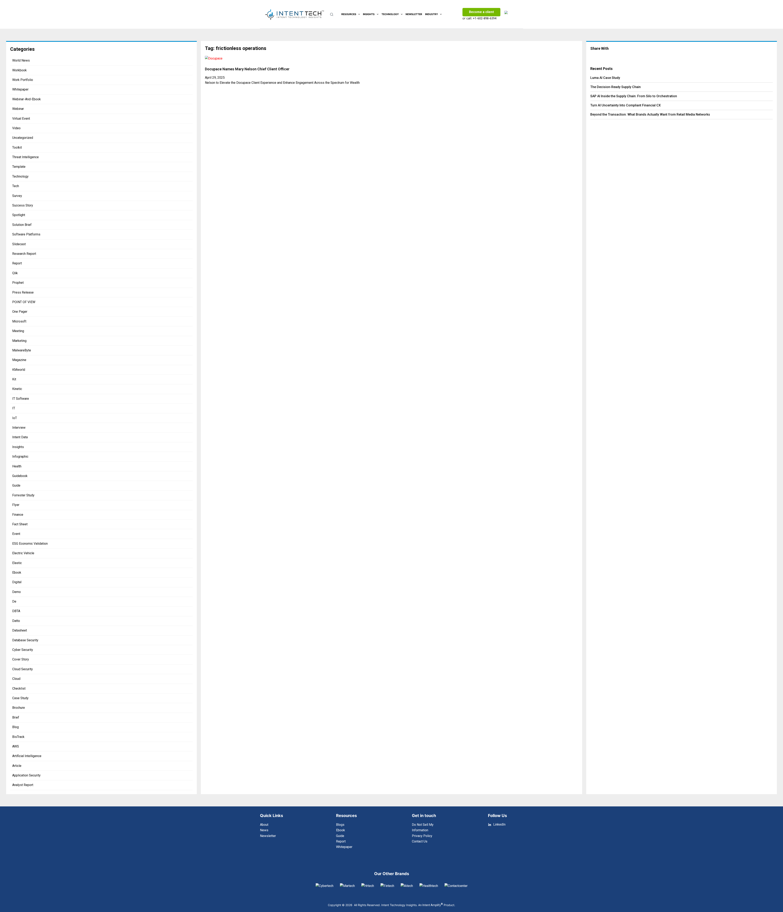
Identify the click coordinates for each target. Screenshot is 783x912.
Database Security (25, 640)
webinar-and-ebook (26, 99)
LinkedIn (499, 824)
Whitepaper (20, 89)
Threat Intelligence (25, 157)
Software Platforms (26, 234)
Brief (15, 717)
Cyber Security (22, 650)
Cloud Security (22, 669)
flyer (15, 505)
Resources (348, 14)
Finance (17, 515)
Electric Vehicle (23, 553)
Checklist (18, 688)
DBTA (16, 611)
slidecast (19, 244)
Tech (15, 186)
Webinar (18, 109)
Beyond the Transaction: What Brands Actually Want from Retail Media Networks (650, 114)
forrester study (23, 495)
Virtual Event (21, 118)
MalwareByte (21, 350)
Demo (16, 592)
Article (16, 766)
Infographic (20, 456)
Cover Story (20, 659)
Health (16, 466)
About (264, 825)
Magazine (19, 360)
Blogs (340, 825)
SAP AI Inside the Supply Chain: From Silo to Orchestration (633, 96)
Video (16, 128)
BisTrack (18, 737)
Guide (16, 485)
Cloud (16, 679)
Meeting (18, 331)
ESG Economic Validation (30, 543)
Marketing (19, 341)
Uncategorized (22, 138)
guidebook (20, 476)
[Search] (331, 14)
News (264, 830)
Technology (390, 14)
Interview (18, 428)
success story (22, 205)
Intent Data (20, 437)
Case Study (20, 698)
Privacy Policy (422, 836)
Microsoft (19, 321)
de (14, 601)
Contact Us (419, 841)
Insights (369, 14)
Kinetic (17, 389)
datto (16, 621)
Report (17, 263)
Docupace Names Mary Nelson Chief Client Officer (247, 69)
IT (13, 408)
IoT (14, 418)
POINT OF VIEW (23, 302)
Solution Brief (22, 225)
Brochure (18, 708)
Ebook (16, 572)
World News (21, 60)
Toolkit (17, 147)
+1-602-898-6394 (484, 18)
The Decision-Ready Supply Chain (615, 87)
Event (16, 534)
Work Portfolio (22, 80)
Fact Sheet (20, 524)
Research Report (24, 254)
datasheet (19, 630)
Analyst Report (22, 785)
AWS (15, 746)
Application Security (26, 775)
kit (14, 379)
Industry (431, 14)
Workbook (19, 70)
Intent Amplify (432, 905)
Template (18, 167)
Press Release (23, 292)
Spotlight (18, 215)
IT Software (20, 399)
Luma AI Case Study (605, 78)
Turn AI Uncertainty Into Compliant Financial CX (625, 105)
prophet (18, 283)
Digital (16, 582)
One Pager (19, 312)
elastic (17, 563)
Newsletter (414, 14)
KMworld (18, 370)
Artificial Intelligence (26, 756)
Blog (15, 727)
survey (17, 196)
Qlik (15, 273)
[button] (619, 56)
